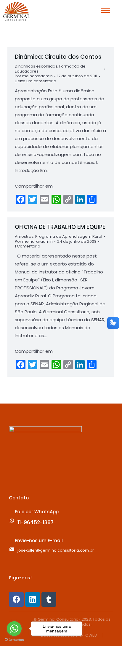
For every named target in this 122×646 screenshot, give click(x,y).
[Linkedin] (32, 599)
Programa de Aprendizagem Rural (68, 236)
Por (34, 76)
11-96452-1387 (35, 522)
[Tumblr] (48, 599)
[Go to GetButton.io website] (14, 640)
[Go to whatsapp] (14, 628)
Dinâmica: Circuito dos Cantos (58, 57)
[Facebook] (16, 599)
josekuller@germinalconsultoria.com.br (55, 550)
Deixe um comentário (35, 81)
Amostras (24, 236)
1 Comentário (27, 246)
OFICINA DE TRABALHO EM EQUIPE (60, 227)
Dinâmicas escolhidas (36, 66)
